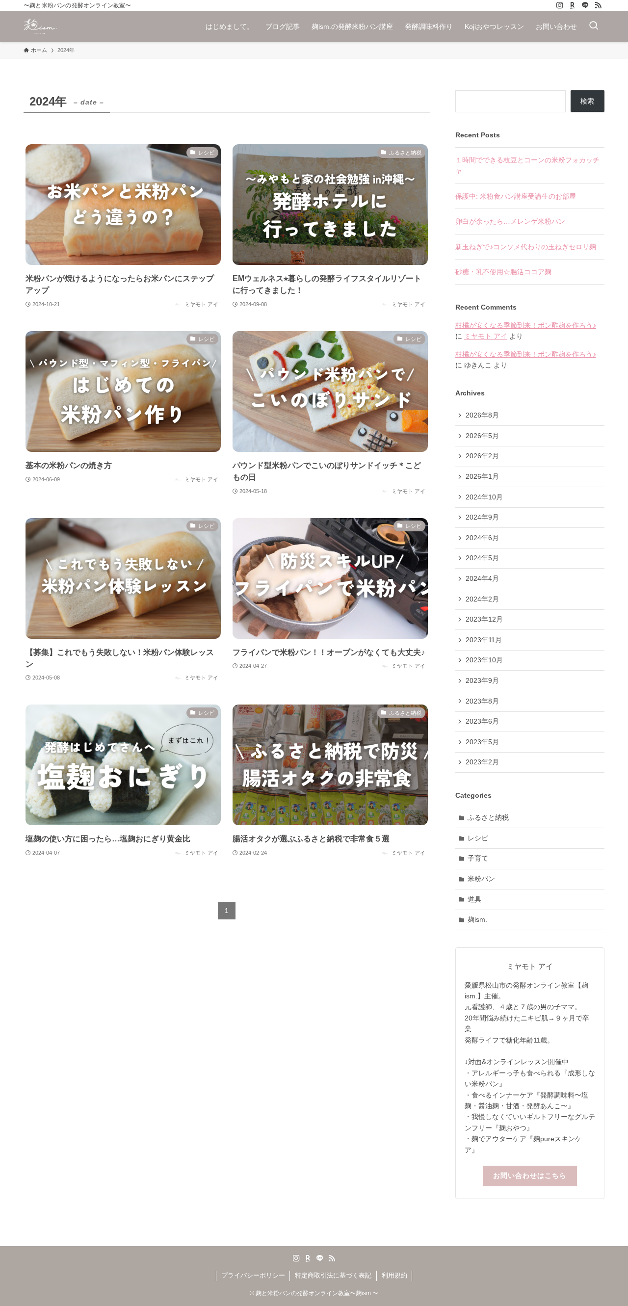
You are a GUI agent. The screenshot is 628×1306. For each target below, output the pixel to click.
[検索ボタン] (593, 26)
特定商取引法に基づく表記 (333, 1275)
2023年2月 (482, 762)
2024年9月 (482, 517)
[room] (572, 5)
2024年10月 (484, 497)
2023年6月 (482, 721)
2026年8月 (482, 415)
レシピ (478, 838)
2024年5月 (482, 558)
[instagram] (559, 5)
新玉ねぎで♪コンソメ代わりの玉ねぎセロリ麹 (525, 247)
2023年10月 (484, 660)
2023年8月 (482, 701)
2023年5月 (482, 742)
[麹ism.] (40, 26)
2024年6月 (482, 538)
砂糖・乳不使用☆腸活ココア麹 (503, 272)
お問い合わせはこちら (530, 1175)
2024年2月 (482, 599)
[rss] (598, 5)
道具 (474, 899)
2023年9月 (482, 680)
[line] (585, 5)
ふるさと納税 (488, 817)
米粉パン (481, 879)
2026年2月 (482, 456)
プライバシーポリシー (253, 1275)
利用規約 (394, 1275)
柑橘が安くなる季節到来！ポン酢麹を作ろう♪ (525, 325)
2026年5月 (482, 436)
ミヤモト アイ (485, 336)
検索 (587, 101)
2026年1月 (482, 476)
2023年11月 (484, 640)
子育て (478, 858)
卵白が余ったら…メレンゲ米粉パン (510, 221)
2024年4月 (482, 578)
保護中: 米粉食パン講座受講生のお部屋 (515, 196)
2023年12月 (484, 619)
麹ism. (477, 919)
